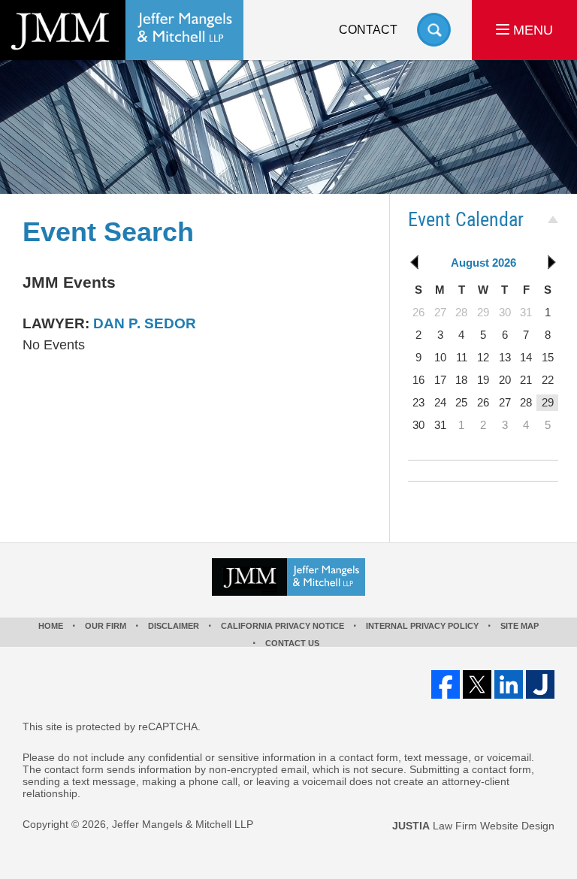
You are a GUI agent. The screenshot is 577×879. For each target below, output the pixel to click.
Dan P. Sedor (144, 323)
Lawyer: (56, 323)
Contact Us (292, 643)
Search (434, 29)
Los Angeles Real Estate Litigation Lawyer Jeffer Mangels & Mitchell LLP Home (121, 30)
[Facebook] (445, 684)
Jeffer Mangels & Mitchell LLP (182, 824)
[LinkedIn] (508, 684)
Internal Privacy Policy (422, 625)
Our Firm (105, 625)
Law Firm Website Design (473, 826)
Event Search (108, 231)
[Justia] (540, 684)
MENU (531, 30)
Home (50, 625)
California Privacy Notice (282, 625)
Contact (368, 29)
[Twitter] (477, 684)
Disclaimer (173, 625)
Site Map (519, 625)
